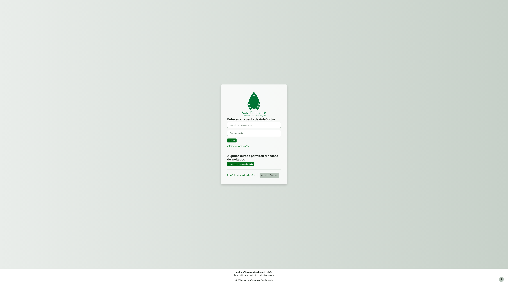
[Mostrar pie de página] (501, 279)
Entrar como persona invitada (240, 164)
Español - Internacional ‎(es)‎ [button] (240, 175)
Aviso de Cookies (269, 175)
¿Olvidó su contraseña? (238, 146)
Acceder (231, 140)
